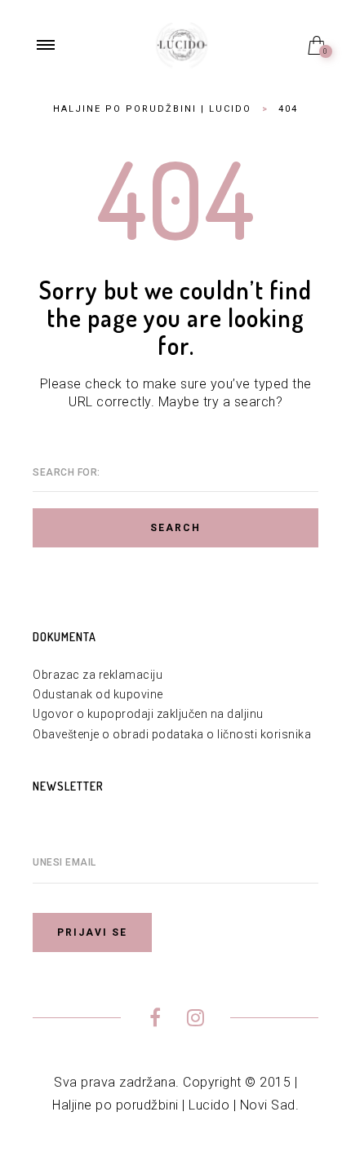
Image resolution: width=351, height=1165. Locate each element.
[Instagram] (195, 1020)
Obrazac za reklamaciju (97, 674)
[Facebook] (155, 1020)
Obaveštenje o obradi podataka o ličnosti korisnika (172, 734)
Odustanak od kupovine (98, 694)
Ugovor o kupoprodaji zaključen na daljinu (148, 713)
